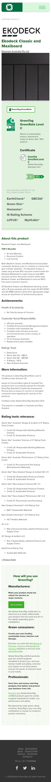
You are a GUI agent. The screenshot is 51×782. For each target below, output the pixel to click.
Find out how (14, 693)
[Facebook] (16, 768)
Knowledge (32, 754)
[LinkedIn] (33, 768)
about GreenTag (15, 651)
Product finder (31, 751)
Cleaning (21, 646)
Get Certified (16, 604)
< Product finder (9, 559)
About (20, 751)
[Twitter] (25, 768)
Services (21, 754)
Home (21, 748)
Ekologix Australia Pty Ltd (15, 51)
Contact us (27, 756)
